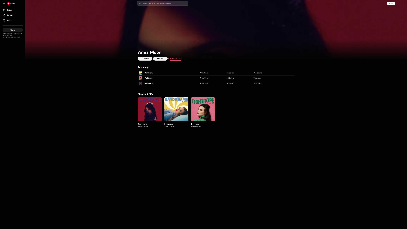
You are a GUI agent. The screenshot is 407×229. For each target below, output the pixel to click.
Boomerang (149, 83)
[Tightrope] (203, 109)
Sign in (391, 3)
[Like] (282, 73)
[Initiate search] (140, 3)
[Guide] (4, 3)
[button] (140, 73)
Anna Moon (204, 73)
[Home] (11, 3)
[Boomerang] (150, 109)
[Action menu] (185, 59)
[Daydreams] (176, 109)
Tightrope (148, 78)
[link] (13, 10)
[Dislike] (286, 73)
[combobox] (165, 3)
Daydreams (149, 73)
